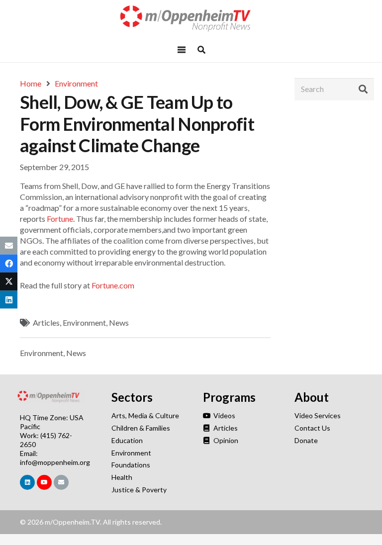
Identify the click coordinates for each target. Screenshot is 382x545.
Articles (46, 322)
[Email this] (8, 246)
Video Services (317, 415)
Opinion (225, 440)
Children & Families (140, 428)
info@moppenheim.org (55, 462)
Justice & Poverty (139, 489)
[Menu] (181, 49)
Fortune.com (113, 285)
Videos (223, 415)
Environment (84, 322)
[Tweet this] (8, 281)
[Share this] (8, 263)
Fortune (60, 218)
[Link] (191, 18)
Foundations (130, 464)
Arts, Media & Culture (145, 415)
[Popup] (201, 50)
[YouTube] (44, 482)
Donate (306, 440)
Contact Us (312, 428)
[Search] (363, 89)
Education (127, 440)
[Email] (61, 482)
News (119, 322)
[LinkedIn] (27, 482)
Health (121, 477)
